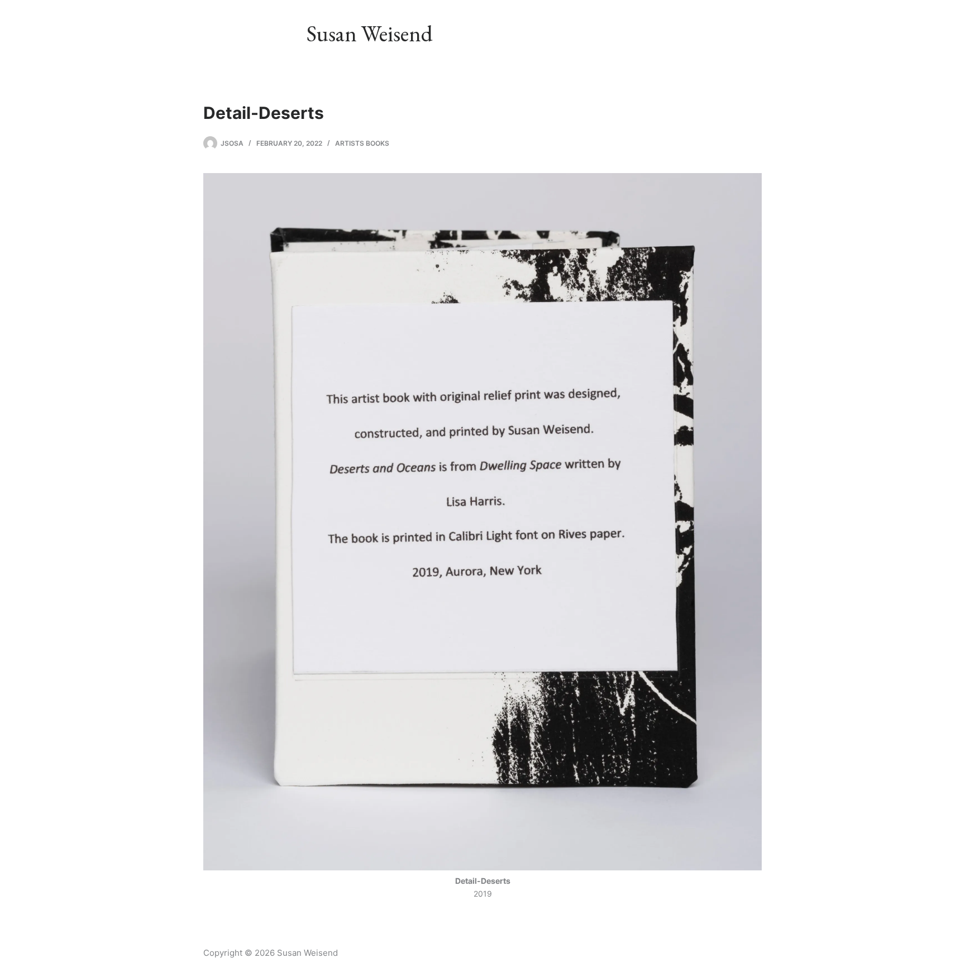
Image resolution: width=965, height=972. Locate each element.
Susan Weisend (370, 33)
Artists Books (362, 143)
